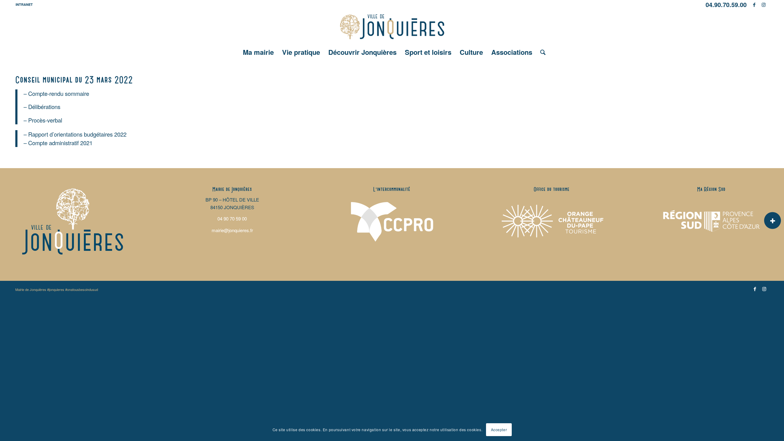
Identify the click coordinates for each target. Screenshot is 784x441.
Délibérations (44, 107)
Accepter (499, 429)
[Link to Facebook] (754, 4)
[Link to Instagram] (763, 4)
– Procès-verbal (43, 120)
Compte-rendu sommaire (58, 93)
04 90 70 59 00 (232, 218)
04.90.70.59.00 (726, 4)
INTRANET (24, 4)
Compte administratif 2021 (60, 143)
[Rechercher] (540, 52)
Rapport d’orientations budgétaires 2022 (77, 134)
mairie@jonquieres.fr (232, 230)
